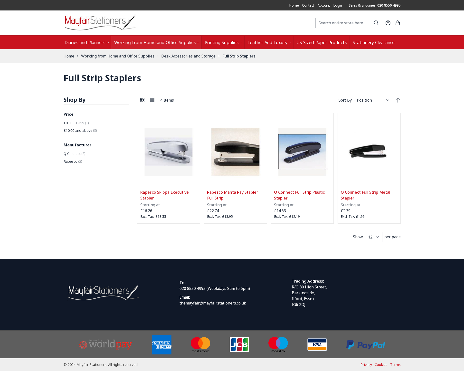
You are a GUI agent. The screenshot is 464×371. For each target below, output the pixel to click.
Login (337, 5)
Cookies (381, 364)
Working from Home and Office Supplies (117, 56)
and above (80, 130)
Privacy (366, 364)
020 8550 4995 (193, 288)
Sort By (345, 100)
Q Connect (74, 153)
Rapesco (73, 161)
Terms (395, 364)
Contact (308, 5)
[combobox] (348, 23)
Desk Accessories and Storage (188, 56)
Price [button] (69, 114)
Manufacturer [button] (77, 145)
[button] (96, 100)
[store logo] (100, 22)
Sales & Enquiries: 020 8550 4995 (375, 5)
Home (294, 5)
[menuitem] (86, 42)
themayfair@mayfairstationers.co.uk (213, 303)
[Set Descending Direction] (398, 100)
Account (324, 5)
